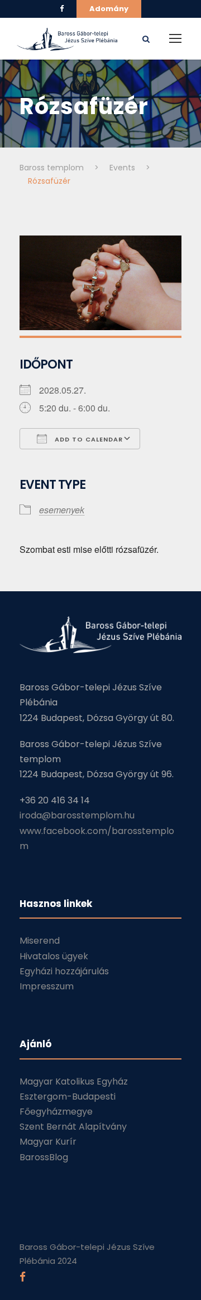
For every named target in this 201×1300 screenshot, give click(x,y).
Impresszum (47, 986)
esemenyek (61, 509)
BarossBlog (44, 1157)
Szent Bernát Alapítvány (73, 1126)
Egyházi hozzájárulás (64, 971)
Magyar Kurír (48, 1141)
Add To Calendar (87, 439)
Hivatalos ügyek (54, 956)
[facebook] (62, 8)
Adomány (108, 8)
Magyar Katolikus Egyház (74, 1081)
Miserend (40, 940)
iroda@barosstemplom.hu (77, 815)
